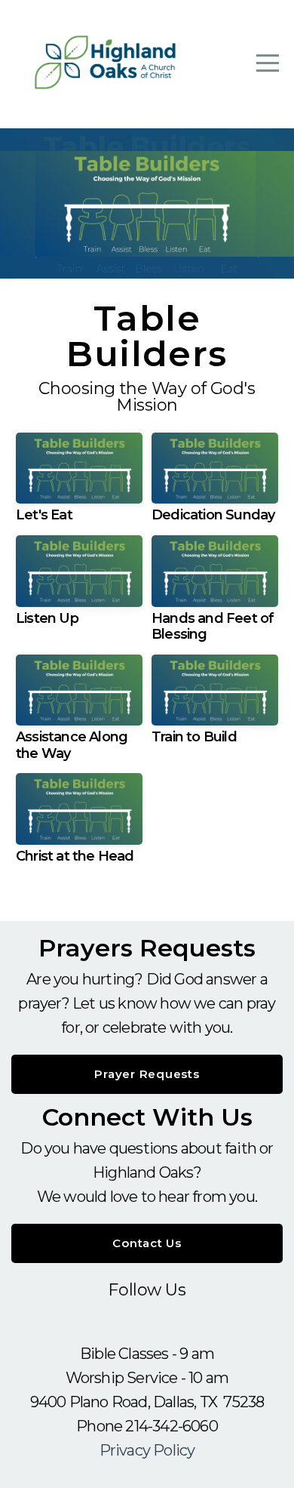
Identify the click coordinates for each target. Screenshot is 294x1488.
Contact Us (147, 1243)
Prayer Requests (146, 1074)
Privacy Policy (147, 1450)
